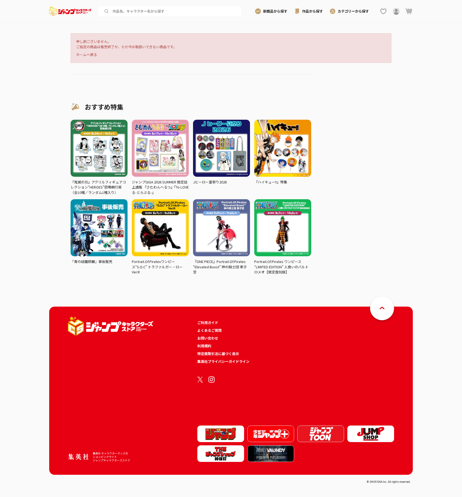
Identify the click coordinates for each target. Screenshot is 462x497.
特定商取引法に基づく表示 (218, 353)
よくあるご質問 (209, 330)
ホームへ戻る (86, 54)
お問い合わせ (207, 338)
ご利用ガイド (207, 322)
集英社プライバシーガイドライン (223, 361)
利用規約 (204, 345)
